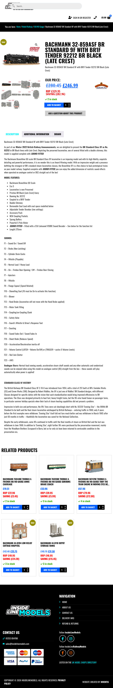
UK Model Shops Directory (84, 662)
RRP (53, 91)
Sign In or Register (82, 17)
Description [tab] (12, 134)
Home (18, 26)
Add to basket (54, 105)
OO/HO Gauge (39, 26)
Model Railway (27, 26)
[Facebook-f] (62, 638)
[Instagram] (70, 638)
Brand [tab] (57, 134)
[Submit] (13, 6)
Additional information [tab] (36, 134)
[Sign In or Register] (70, 17)
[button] (36, 44)
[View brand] (101, 93)
